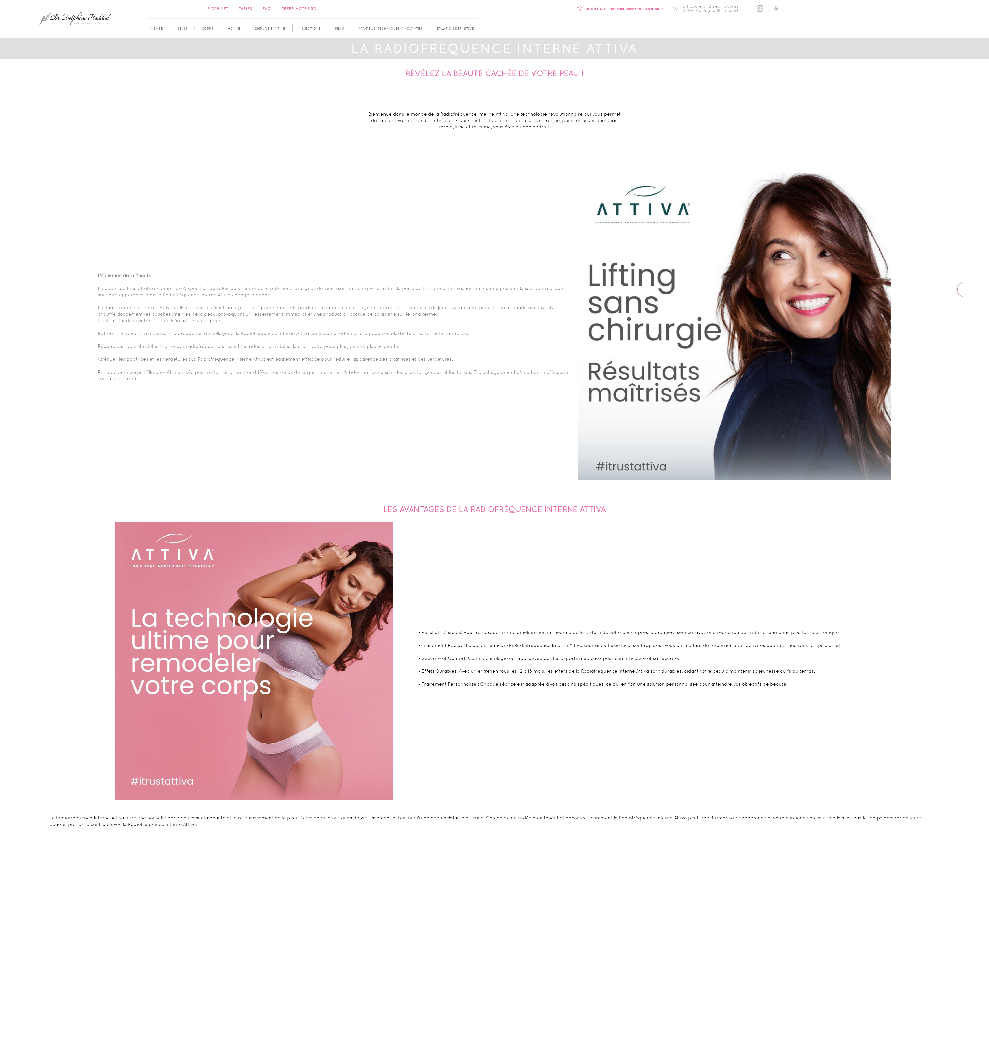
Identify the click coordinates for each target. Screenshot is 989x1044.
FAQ (267, 8)
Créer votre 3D (299, 8)
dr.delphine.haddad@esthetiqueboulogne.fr (633, 9)
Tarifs (245, 8)
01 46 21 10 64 (594, 9)
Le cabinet (216, 8)
